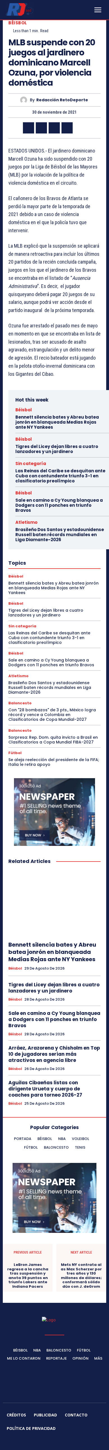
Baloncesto (20, 703)
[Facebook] (28, 127)
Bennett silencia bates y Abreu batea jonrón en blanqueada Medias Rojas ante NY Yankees (57, 422)
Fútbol (15, 753)
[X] (41, 127)
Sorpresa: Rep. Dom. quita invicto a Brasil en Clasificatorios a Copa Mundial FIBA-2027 (53, 740)
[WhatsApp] (67, 127)
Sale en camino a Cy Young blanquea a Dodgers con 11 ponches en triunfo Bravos (59, 505)
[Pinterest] (54, 127)
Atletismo (26, 522)
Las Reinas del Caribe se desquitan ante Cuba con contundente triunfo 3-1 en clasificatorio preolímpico (60, 476)
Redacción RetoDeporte (62, 100)
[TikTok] (48, 1442)
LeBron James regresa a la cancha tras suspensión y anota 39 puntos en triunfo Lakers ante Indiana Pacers (27, 1276)
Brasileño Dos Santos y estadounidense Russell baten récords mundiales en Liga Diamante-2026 (59, 535)
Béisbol (17, 23)
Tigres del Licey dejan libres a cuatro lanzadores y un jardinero (56, 449)
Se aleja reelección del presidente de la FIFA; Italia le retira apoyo (53, 762)
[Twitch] (61, 1442)
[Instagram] (34, 1442)
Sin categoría (30, 463)
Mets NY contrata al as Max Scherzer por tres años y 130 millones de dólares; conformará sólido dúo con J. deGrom (81, 1276)
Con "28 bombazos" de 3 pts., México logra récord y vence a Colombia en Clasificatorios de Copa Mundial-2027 (52, 714)
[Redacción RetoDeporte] (25, 100)
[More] (80, 127)
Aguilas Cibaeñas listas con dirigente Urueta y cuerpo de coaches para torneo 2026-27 (45, 1088)
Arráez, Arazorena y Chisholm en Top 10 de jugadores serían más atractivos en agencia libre (54, 1054)
